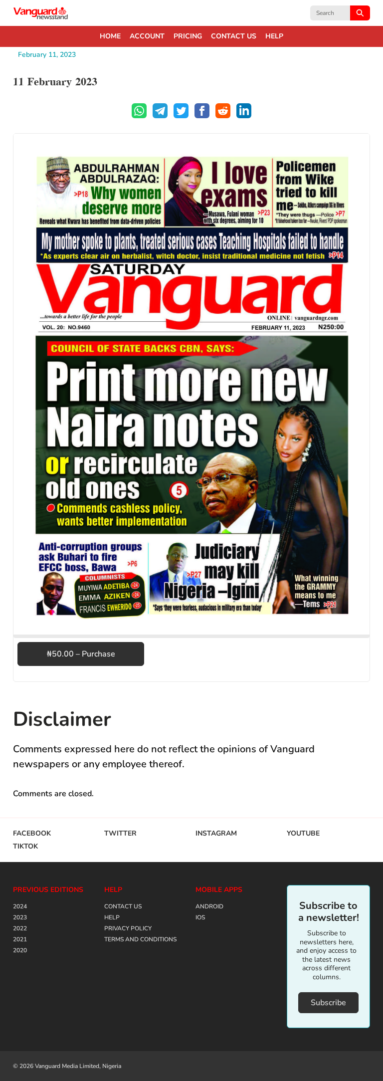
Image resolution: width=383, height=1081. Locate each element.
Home (110, 36)
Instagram (216, 833)
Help (274, 36)
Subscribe (328, 1002)
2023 (20, 917)
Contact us (233, 36)
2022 (20, 928)
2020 (20, 950)
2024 (20, 906)
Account (147, 36)
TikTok (25, 846)
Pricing (188, 36)
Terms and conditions (140, 939)
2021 (20, 939)
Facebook (32, 833)
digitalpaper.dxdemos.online (41, 13)
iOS (200, 917)
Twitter (120, 833)
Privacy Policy (128, 928)
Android (209, 906)
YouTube (303, 833)
